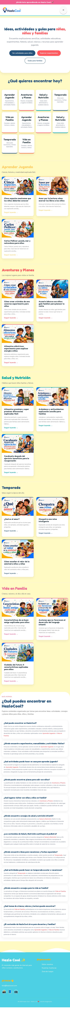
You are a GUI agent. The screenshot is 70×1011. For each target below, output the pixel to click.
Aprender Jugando (48, 733)
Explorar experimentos (49, 53)
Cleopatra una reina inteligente (48, 520)
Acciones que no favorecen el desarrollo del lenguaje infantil (52, 622)
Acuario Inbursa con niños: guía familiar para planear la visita (51, 303)
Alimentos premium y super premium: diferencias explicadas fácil (16, 411)
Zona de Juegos (47, 971)
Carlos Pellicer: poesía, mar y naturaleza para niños (17, 242)
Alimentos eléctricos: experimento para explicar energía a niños (16, 348)
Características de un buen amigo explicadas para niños (16, 621)
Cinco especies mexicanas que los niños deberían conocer (17, 199)
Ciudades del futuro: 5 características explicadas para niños (16, 667)
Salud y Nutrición (45, 819)
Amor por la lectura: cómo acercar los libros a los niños (52, 199)
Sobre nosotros (47, 964)
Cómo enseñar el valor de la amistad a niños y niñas (16, 562)
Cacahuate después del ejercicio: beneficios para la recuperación (16, 458)
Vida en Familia (60, 891)
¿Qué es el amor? (12, 519)
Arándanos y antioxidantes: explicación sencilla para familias (51, 411)
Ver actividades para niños (22, 53)
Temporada (58, 855)
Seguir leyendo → (11, 212)
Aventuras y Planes (58, 783)
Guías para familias (35, 61)
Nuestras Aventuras (49, 968)
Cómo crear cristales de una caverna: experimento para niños (17, 303)
